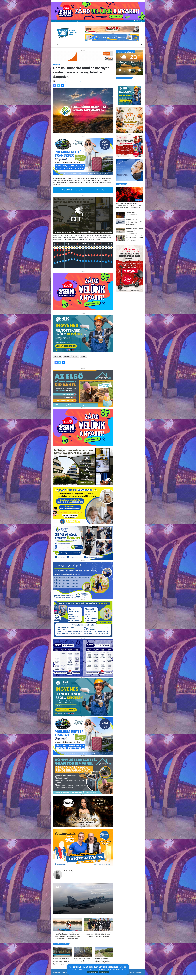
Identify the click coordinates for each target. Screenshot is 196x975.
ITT (121, 969)
